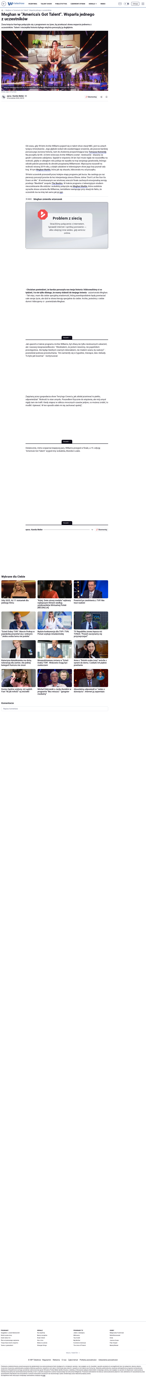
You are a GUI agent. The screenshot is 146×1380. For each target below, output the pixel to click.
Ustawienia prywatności (108, 1360)
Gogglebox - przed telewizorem (10, 1333)
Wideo (102, 4)
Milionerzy (76, 1335)
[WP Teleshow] (18, 4)
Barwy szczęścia (42, 1335)
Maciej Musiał (114, 1345)
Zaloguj (135, 4)
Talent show (46, 4)
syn (61, 192)
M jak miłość (41, 1338)
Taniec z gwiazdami (7, 1345)
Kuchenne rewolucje (79, 1343)
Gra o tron (40, 1340)
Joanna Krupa (114, 1340)
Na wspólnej (41, 1333)
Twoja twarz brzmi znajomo (9, 1343)
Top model (76, 1338)
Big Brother (76, 1340)
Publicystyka (61, 4)
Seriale (92, 4)
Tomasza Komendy (97, 152)
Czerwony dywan (78, 4)
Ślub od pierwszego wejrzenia (10, 1340)
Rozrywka (33, 4)
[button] (126, 3)
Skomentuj (92, 97)
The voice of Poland (79, 1345)
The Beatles (57, 183)
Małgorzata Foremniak (117, 1333)
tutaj (43, 1375)
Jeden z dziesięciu (79, 1333)
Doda (111, 1338)
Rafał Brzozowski (115, 1335)
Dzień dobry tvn (5, 1338)
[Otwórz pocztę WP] (120, 4)
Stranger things (42, 1345)
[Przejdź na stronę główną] (3, 5)
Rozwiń (66, 338)
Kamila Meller (18, 96)
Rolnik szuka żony (6, 1335)
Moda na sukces (42, 1343)
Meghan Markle (43, 169)
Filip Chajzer (113, 1343)
